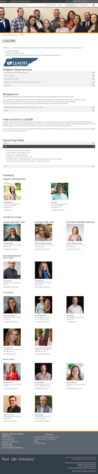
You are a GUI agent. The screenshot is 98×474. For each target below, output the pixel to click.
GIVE (67, 1)
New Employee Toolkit (50, 5)
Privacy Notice (91, 468)
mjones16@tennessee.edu (74, 388)
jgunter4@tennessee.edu (10, 287)
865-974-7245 (8, 443)
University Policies (40, 443)
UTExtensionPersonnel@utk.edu (12, 447)
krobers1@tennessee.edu (42, 287)
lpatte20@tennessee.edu (42, 354)
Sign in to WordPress (89, 471)
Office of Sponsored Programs (87, 462)
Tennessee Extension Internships (44, 439)
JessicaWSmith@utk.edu (74, 249)
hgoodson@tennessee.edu (43, 249)
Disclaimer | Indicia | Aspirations (86, 464)
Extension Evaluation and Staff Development (15, 5)
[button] (3, 1)
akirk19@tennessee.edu (58, 210)
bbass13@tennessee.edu (42, 388)
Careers (60, 5)
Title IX (81, 466)
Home (4, 35)
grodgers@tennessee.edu (42, 420)
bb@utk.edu (7, 210)
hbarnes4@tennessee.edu (11, 321)
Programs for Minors (90, 466)
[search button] (96, 1)
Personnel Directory (71, 462)
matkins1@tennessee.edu (10, 388)
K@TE (36, 441)
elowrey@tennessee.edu (42, 321)
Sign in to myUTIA (77, 471)
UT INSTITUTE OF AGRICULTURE (20, 1)
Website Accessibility (80, 468)
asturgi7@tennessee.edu (10, 249)
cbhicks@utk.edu (72, 321)
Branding (70, 468)
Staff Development (12, 35)
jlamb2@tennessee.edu (10, 420)
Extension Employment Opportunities (46, 437)
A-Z (71, 1)
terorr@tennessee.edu (10, 354)
